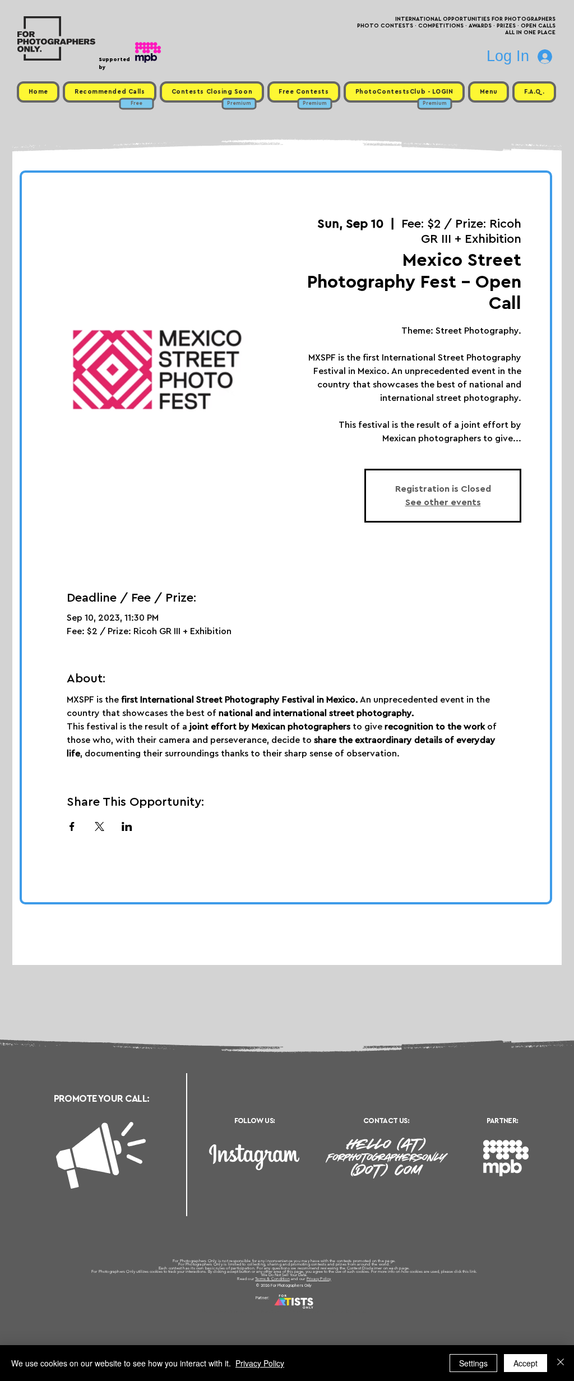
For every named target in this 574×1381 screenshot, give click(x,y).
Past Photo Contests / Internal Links (324, 1311)
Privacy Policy (319, 1278)
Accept (525, 1363)
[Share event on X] (99, 826)
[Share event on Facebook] (72, 826)
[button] (488, 92)
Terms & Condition (272, 1278)
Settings (473, 1363)
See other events (443, 502)
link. (473, 1271)
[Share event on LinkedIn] (127, 826)
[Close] (560, 1363)
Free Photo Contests (269, 1311)
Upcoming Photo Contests (224, 1311)
